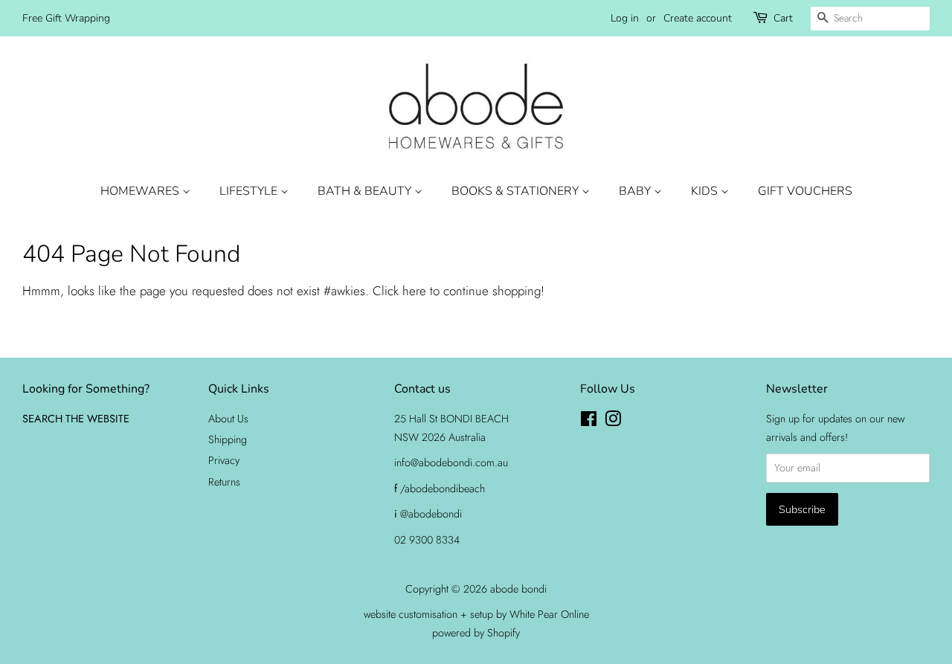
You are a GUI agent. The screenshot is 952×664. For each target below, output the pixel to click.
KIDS (706, 191)
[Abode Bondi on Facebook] (588, 421)
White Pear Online (549, 614)
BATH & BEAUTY (366, 191)
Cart (783, 18)
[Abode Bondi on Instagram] (613, 421)
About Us (228, 418)
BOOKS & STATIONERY (516, 191)
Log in (625, 18)
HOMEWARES (141, 191)
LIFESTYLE (249, 191)
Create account (697, 18)
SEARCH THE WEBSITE (75, 418)
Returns (224, 481)
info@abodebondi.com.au (451, 462)
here (414, 291)
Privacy (223, 460)
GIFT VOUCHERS (805, 191)
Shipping (227, 439)
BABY (636, 191)
